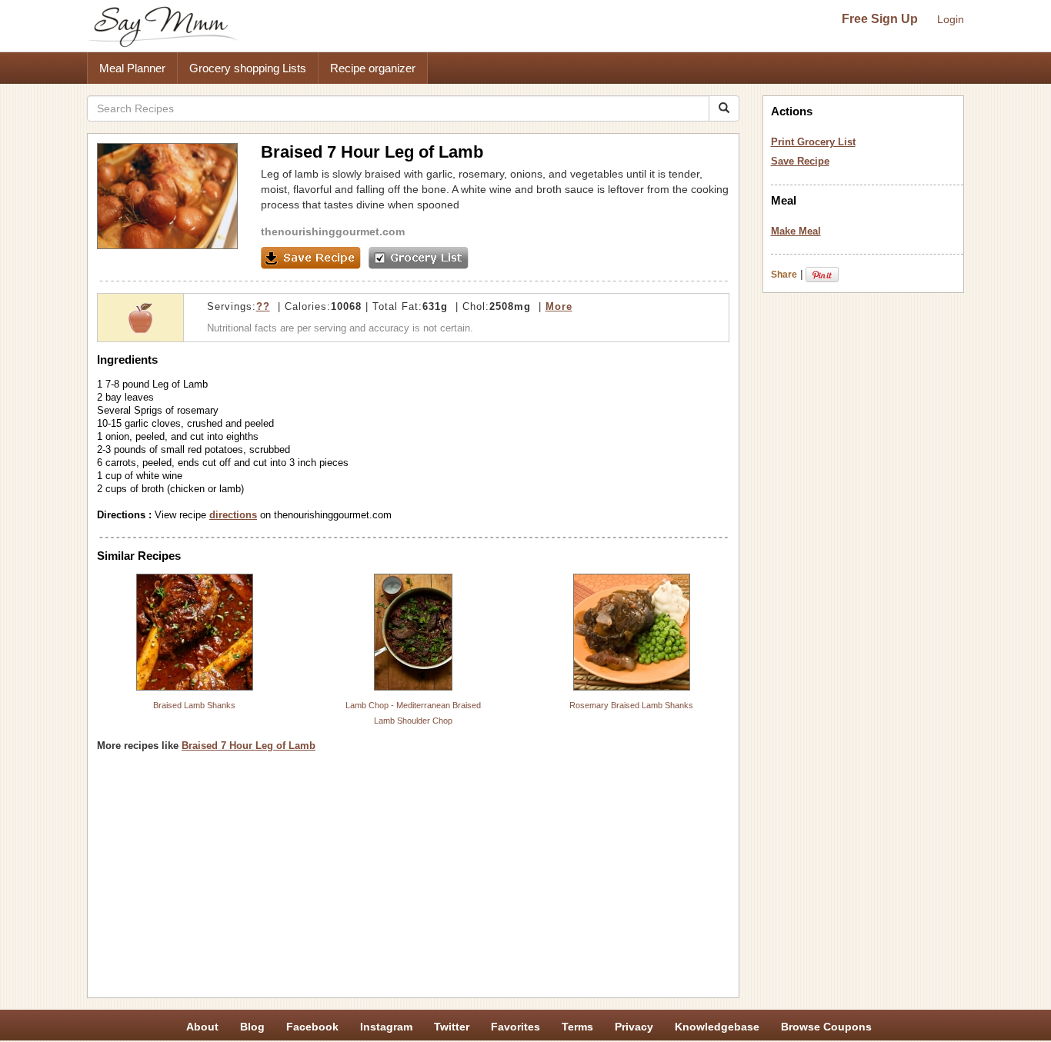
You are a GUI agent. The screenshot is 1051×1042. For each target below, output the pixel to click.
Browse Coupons (826, 1026)
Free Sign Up (880, 18)
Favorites (515, 1026)
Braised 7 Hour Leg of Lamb (248, 745)
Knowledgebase (717, 1026)
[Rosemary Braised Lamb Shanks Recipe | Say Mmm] (631, 632)
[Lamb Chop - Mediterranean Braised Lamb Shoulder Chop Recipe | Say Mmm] (413, 632)
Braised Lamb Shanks (194, 705)
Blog (252, 1026)
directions (233, 515)
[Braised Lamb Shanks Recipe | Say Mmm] (194, 632)
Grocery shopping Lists (247, 68)
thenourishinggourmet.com (333, 231)
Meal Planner (132, 68)
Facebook (312, 1026)
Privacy (634, 1026)
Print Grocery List (813, 142)
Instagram (386, 1026)
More (559, 306)
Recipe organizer (372, 68)
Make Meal (796, 231)
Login (950, 19)
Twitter (451, 1026)
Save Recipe (800, 161)
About (202, 1026)
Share (784, 274)
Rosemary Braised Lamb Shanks (631, 705)
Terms (577, 1026)
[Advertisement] (413, 880)
